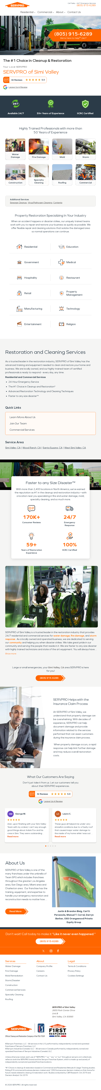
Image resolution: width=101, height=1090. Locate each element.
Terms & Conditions (77, 966)
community (15, 642)
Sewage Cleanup (18, 202)
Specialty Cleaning (14, 994)
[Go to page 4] (52, 846)
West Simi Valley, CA (75, 447)
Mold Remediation (14, 975)
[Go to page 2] (48, 846)
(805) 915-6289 (86, 5)
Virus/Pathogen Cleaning (40, 202)
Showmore (10, 653)
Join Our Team (18, 423)
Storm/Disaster (12, 980)
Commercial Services (22, 429)
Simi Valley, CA (13, 447)
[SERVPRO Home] (17, 4)
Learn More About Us (22, 417)
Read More (15, 911)
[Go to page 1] (45, 846)
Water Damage (13, 966)
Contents (57, 202)
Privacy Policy (74, 971)
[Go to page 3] (50, 846)
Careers (40, 971)
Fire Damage (11, 971)
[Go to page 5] (55, 846)
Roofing (9, 999)
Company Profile (44, 966)
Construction (11, 985)
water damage (61, 635)
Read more (12, 836)
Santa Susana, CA (52, 447)
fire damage (77, 635)
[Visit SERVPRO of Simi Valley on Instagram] (51, 951)
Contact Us (74, 12)
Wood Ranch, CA (31, 447)
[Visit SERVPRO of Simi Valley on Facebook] (58, 951)
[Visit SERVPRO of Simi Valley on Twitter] (43, 951)
